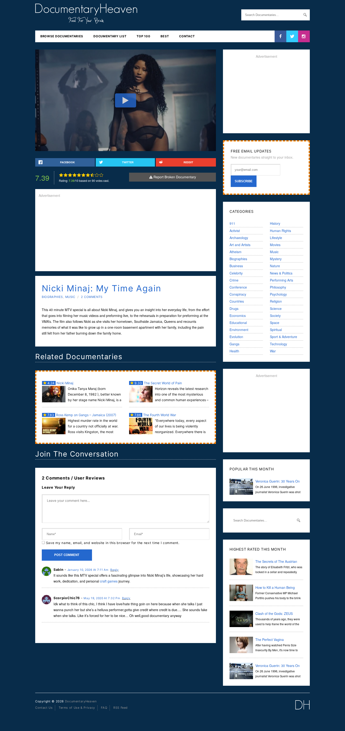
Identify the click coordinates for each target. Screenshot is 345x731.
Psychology (278, 294)
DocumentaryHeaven (81, 701)
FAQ (104, 707)
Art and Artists (240, 244)
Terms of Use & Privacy (77, 707)
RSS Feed (120, 707)
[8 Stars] (92, 175)
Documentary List (109, 36)
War (273, 351)
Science (276, 308)
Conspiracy (238, 294)
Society (275, 315)
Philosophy (278, 287)
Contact (187, 36)
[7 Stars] (88, 175)
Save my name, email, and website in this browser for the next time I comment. (113, 543)
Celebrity (236, 273)
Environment (239, 329)
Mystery (276, 258)
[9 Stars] (97, 175)
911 (232, 223)
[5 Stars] (79, 175)
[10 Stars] (101, 175)
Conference (238, 287)
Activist (235, 230)
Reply (114, 569)
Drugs (234, 308)
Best (165, 36)
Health (234, 351)
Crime (234, 280)
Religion (276, 301)
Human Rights (280, 230)
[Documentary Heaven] (86, 21)
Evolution (236, 336)
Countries (237, 301)
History (275, 223)
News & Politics (281, 273)
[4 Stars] (75, 175)
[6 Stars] (83, 175)
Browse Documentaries (61, 36)
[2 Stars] (66, 175)
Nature (275, 265)
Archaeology (239, 237)
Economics (238, 315)
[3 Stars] (70, 175)
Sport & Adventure (283, 336)
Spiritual (276, 329)
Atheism (236, 251)
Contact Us (44, 707)
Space (274, 322)
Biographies (52, 297)
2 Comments (92, 297)
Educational (238, 322)
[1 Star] (61, 175)
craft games (109, 581)
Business (236, 265)
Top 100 (143, 36)
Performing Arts (281, 280)
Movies (275, 244)
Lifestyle (276, 237)
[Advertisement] (125, 235)
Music (70, 297)
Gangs (234, 344)
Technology (278, 344)
